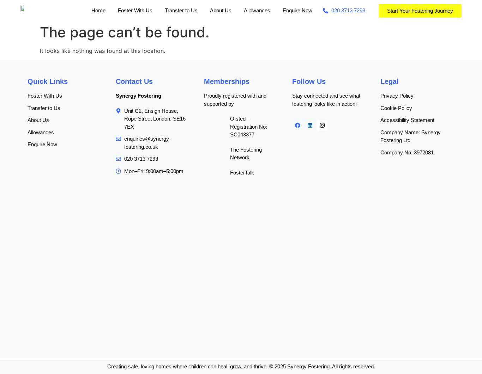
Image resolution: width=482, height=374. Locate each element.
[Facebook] (297, 125)
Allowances (257, 10)
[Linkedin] (310, 125)
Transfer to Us (181, 10)
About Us (220, 10)
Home (98, 10)
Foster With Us (135, 10)
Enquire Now (297, 10)
